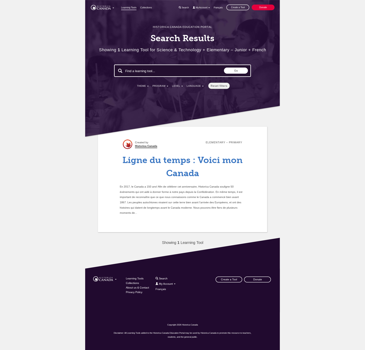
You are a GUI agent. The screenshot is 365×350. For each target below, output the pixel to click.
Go (236, 70)
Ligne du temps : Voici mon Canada (182, 166)
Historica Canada (146, 145)
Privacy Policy (134, 292)
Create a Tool (238, 7)
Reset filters (219, 85)
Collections (146, 7)
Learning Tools (128, 7)
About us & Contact (137, 287)
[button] (102, 7)
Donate (263, 7)
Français (218, 7)
